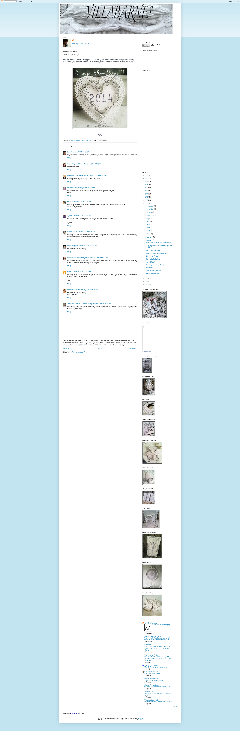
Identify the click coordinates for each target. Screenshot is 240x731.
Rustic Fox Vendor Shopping (161, 625)
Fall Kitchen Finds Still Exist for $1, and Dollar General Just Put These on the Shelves (157, 648)
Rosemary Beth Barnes (147, 324)
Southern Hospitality (151, 655)
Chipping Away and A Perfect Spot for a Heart (159, 247)
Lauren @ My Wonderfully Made (78, 258)
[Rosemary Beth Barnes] (148, 349)
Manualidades (72, 188)
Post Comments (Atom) (80, 352)
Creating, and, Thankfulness (155, 265)
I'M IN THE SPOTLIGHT (153, 250)
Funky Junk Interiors (151, 672)
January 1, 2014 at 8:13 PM (82, 272)
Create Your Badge (146, 351)
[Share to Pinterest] (106, 140)
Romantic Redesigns (153, 259)
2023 (147, 175)
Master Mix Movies (151, 665)
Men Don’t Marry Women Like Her (155, 667)
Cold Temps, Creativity (153, 271)
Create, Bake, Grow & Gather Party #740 (157, 687)
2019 (146, 188)
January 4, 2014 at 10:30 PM (101, 304)
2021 (146, 182)
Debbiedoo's (148, 645)
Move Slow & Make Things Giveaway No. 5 (158, 702)
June (148, 225)
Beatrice (70, 202)
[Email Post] (95, 140)
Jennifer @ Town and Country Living (79, 304)
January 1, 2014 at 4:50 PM (86, 232)
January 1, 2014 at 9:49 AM (97, 176)
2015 (146, 200)
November (150, 209)
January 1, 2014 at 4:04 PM (82, 216)
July (148, 222)
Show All (175, 706)
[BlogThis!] (100, 140)
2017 (146, 194)
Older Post (132, 349)
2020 (147, 185)
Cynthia (69, 216)
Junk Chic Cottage (150, 623)
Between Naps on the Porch (153, 636)
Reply (69, 158)
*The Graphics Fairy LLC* (152, 679)
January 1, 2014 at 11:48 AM (86, 188)
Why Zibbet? (150, 262)
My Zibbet (149, 268)
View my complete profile (80, 43)
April (148, 231)
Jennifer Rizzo (149, 692)
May (148, 228)
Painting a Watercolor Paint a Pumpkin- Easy (157, 694)
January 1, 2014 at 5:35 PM (88, 246)
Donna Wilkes (72, 232)
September (151, 215)
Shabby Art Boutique (151, 685)
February (150, 237)
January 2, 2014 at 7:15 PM (89, 290)
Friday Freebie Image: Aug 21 (153, 680)
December (150, 206)
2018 (146, 191)
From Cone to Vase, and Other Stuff (158, 243)
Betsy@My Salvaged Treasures (77, 176)
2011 (146, 284)
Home (100, 349)
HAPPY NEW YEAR (152, 274)
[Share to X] (102, 140)
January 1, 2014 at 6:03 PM (99, 258)
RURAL (69, 272)
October (149, 212)
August (149, 218)
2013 (146, 278)
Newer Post (67, 349)
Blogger (140, 719)
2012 (146, 281)
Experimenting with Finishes (156, 253)
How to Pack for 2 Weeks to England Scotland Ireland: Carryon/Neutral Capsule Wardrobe (158, 659)
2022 (147, 178)
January (150, 240)
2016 (146, 197)
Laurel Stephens (72, 246)
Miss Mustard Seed (151, 700)
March (149, 234)
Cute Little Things (152, 256)
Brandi (69, 152)
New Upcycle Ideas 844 (152, 674)
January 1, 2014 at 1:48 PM (82, 202)
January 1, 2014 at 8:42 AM (81, 152)
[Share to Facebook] (104, 140)
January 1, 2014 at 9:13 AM (93, 164)
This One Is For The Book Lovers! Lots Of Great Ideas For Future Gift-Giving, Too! (157, 639)
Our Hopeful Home (73, 290)
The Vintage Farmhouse (75, 164)
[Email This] (99, 140)
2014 (146, 203)
